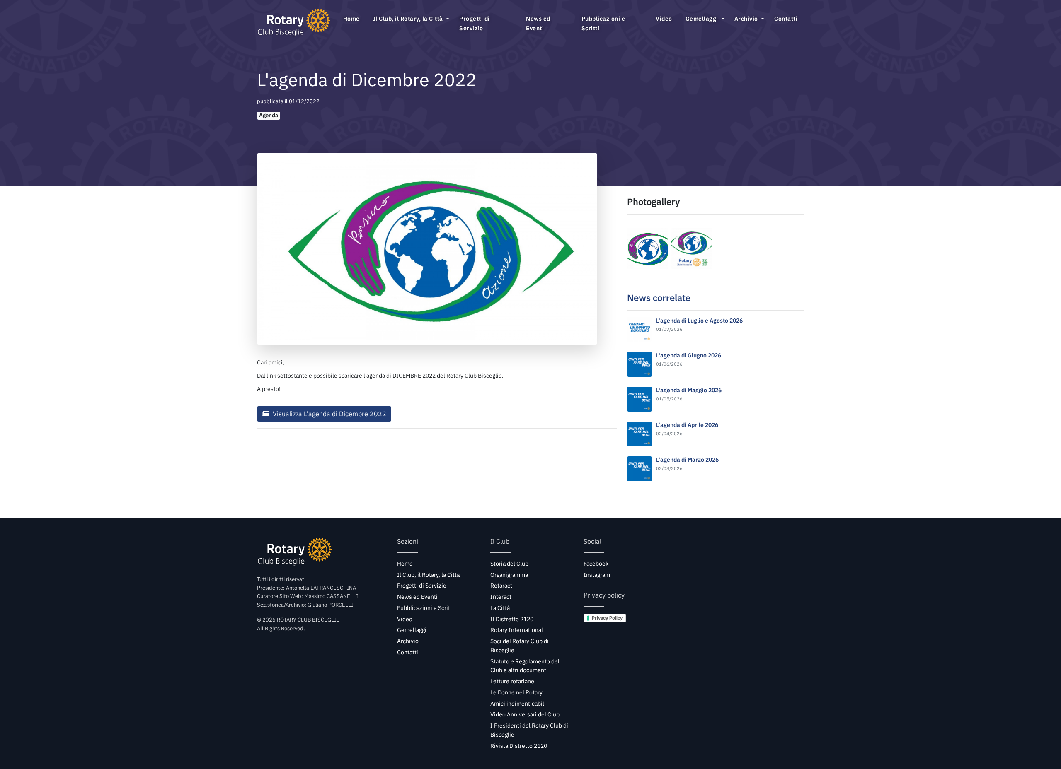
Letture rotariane (512, 681)
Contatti (785, 18)
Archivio (747, 18)
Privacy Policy (607, 618)
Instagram (597, 575)
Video (664, 18)
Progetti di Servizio (474, 23)
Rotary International (516, 630)
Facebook (596, 563)
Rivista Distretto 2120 (518, 746)
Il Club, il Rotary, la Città (409, 18)
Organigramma (509, 575)
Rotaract (501, 585)
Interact (500, 596)
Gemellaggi (703, 18)
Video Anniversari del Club (525, 714)
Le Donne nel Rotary (516, 692)
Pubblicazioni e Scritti (603, 23)
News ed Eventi (538, 23)
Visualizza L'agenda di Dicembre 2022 (328, 414)
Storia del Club (509, 563)
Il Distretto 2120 (511, 619)
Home (351, 18)
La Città (500, 608)
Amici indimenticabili (518, 703)
